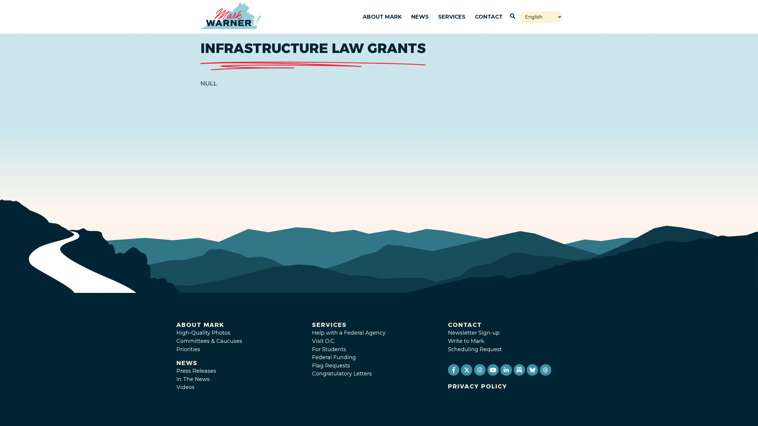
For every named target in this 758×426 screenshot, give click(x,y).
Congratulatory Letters (342, 373)
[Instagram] (479, 369)
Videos (185, 387)
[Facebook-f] (453, 369)
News (420, 17)
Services (451, 17)
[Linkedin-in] (506, 369)
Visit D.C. (323, 341)
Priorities (188, 349)
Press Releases (196, 371)
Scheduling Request (475, 349)
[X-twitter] (466, 369)
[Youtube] (493, 369)
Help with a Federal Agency (349, 333)
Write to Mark (466, 341)
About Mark (382, 17)
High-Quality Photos (203, 333)
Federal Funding (334, 357)
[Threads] (545, 369)
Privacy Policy (477, 386)
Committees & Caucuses (209, 341)
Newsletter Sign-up (474, 333)
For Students (329, 349)
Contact (489, 17)
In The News (193, 379)
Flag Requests (331, 365)
